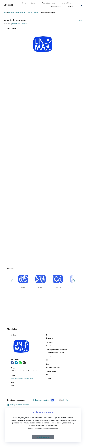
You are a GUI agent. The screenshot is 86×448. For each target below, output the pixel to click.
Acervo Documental (48, 3)
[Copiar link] (24, 362)
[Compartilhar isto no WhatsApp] (20, 362)
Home (24, 3)
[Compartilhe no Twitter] (16, 362)
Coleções (11, 12)
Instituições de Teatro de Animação (27, 12)
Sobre (33, 3)
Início (5, 12)
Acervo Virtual (56, 7)
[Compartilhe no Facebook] (12, 362)
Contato (70, 7)
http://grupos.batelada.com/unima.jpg (22, 378)
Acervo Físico (66, 3)
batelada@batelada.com (19, 24)
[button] (80, 5)
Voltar (80, 20)
